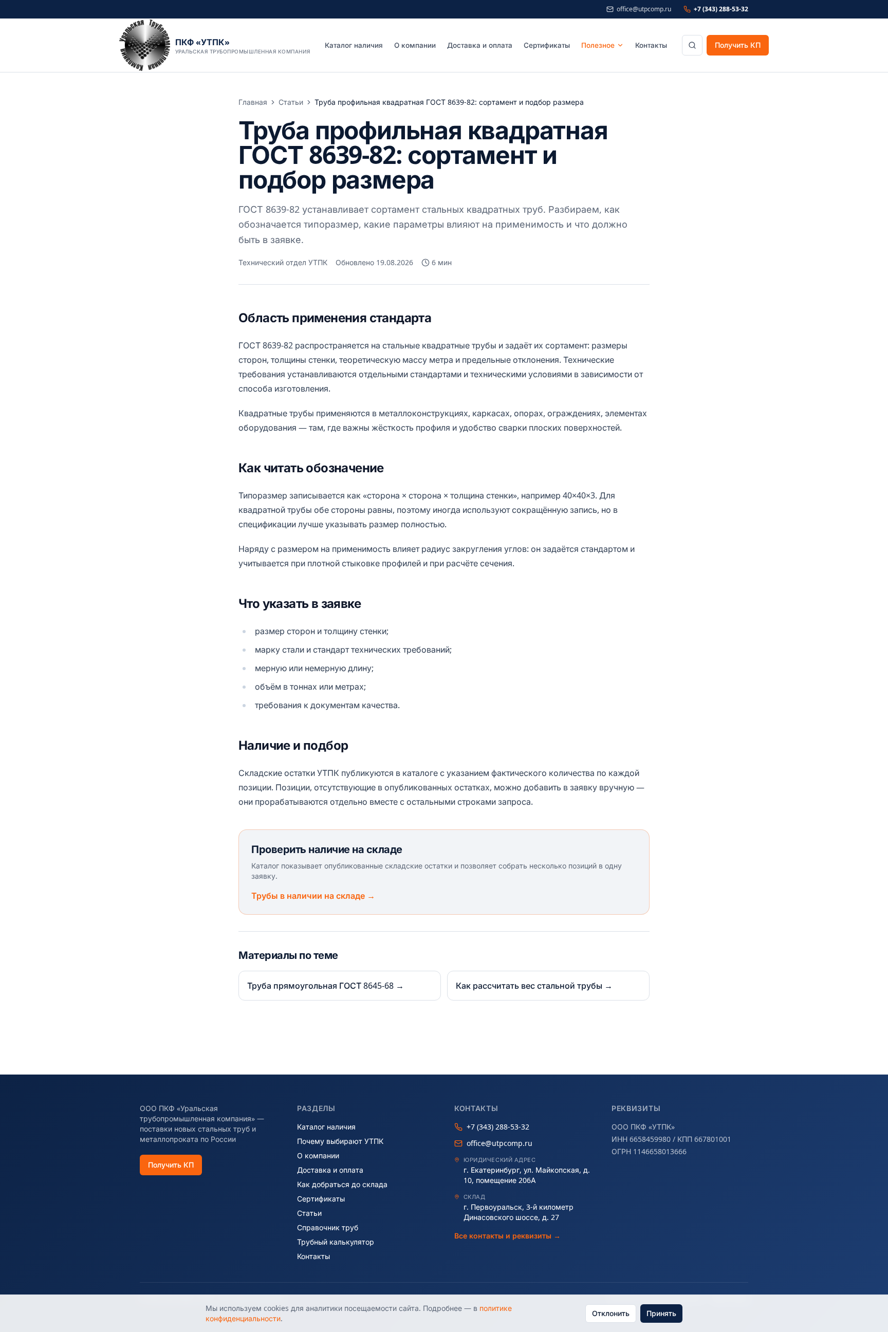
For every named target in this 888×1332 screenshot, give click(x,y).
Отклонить (611, 1313)
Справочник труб (327, 1227)
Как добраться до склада (342, 1184)
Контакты (651, 45)
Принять (661, 1313)
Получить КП (738, 45)
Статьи (291, 102)
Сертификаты (547, 45)
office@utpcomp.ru (644, 9)
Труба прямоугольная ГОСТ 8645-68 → (325, 985)
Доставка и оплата (479, 45)
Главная (252, 102)
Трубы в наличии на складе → (313, 895)
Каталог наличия (354, 45)
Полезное (598, 45)
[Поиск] (692, 45)
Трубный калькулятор (335, 1242)
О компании (415, 45)
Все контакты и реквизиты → (507, 1236)
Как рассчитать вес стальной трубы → (534, 985)
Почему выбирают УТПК (340, 1141)
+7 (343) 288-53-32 (721, 9)
